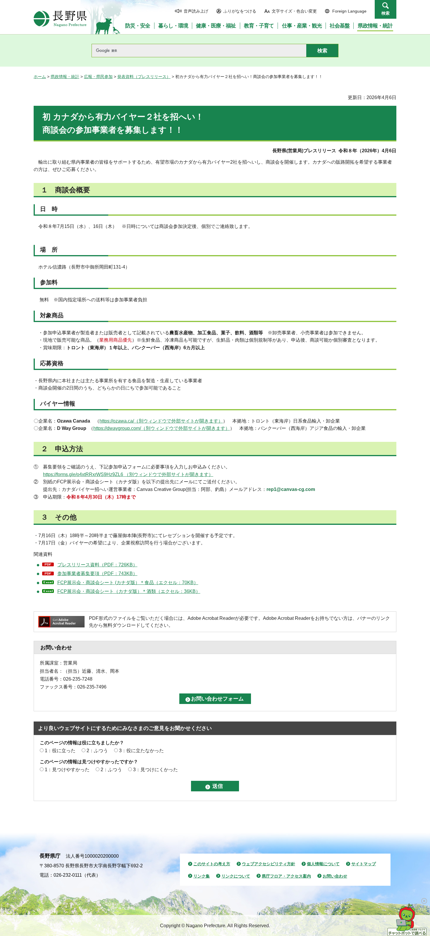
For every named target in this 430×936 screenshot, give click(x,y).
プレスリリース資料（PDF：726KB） (97, 564)
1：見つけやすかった (67, 769)
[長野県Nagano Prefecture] (60, 19)
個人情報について (323, 863)
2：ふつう (97, 750)
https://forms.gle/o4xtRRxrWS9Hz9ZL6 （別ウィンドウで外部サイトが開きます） (128, 474)
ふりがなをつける (239, 11)
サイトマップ (363, 863)
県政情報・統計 (65, 76)
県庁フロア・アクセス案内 (286, 876)
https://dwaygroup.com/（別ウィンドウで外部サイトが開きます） (161, 428)
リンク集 (201, 876)
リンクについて (235, 876)
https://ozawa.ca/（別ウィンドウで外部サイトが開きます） (161, 420)
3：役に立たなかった (141, 750)
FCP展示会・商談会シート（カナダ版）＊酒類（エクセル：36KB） (128, 591)
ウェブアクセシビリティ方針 (268, 863)
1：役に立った (60, 750)
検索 (385, 13)
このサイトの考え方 (211, 863)
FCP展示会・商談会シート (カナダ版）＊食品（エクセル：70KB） (127, 582)
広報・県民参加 (98, 76)
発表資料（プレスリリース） (144, 76)
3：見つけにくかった (155, 769)
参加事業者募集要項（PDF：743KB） (97, 573)
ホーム (40, 76)
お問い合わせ (335, 876)
